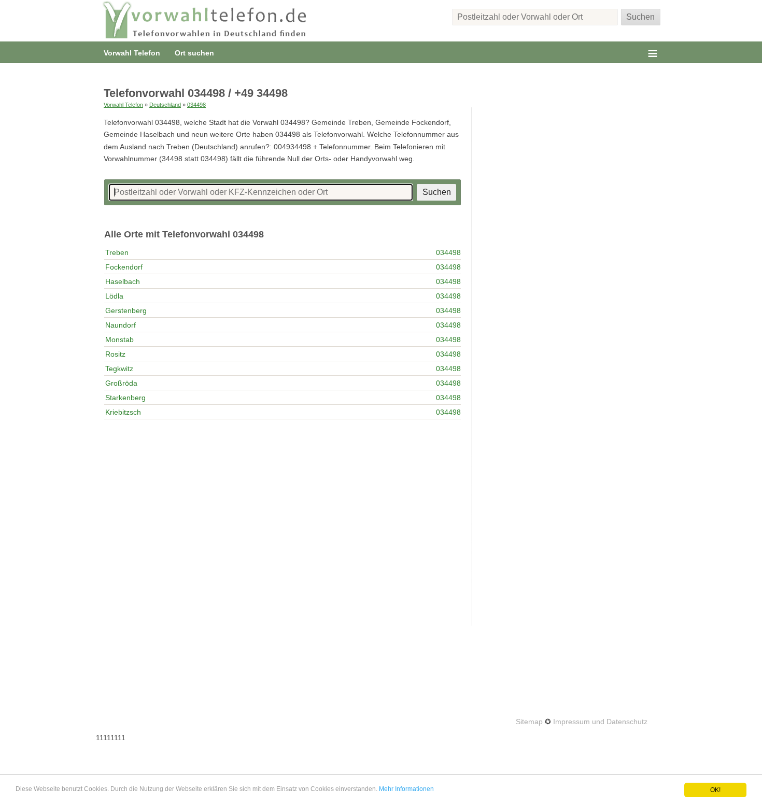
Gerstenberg (126, 310)
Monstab (119, 339)
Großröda (121, 383)
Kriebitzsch (123, 412)
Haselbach (122, 281)
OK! (715, 790)
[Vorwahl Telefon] (205, 20)
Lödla (114, 296)
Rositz (115, 354)
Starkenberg (125, 397)
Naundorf (120, 325)
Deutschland (165, 105)
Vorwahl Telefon (132, 53)
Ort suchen (194, 53)
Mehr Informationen (406, 789)
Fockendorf (124, 267)
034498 (196, 105)
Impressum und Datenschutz (600, 721)
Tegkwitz (119, 368)
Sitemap (529, 721)
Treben (117, 252)
